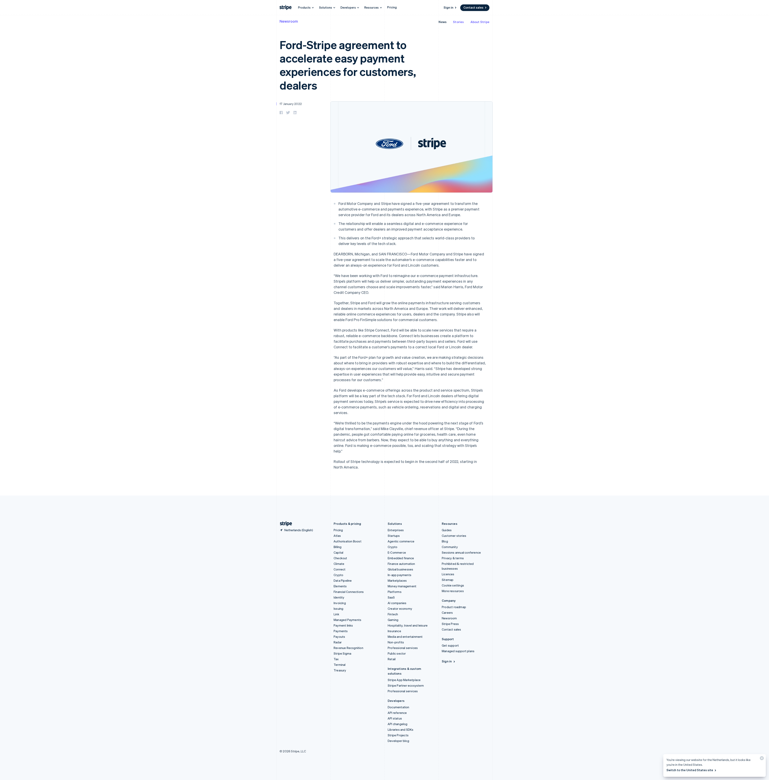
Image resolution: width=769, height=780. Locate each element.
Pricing (392, 7)
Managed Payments (347, 620)
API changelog (398, 724)
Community (450, 547)
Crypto (338, 575)
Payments (341, 631)
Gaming (393, 620)
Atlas (337, 536)
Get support (450, 645)
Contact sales (473, 7)
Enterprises (396, 530)
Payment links (343, 625)
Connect (339, 569)
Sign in (448, 7)
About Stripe (479, 22)
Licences (448, 574)
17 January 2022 (291, 104)
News (443, 22)
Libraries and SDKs (401, 730)
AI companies (397, 603)
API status (395, 718)
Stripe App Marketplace (404, 680)
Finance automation (401, 564)
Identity (339, 597)
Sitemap (447, 580)
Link (336, 614)
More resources (453, 591)
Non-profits (396, 642)
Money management (402, 586)
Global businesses (400, 569)
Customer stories (454, 536)
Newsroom (289, 21)
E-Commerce (397, 552)
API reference (397, 713)
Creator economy (400, 609)
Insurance (394, 631)
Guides (447, 530)
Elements (340, 586)
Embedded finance (401, 558)
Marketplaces (397, 580)
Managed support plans (458, 651)
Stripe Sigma (342, 653)
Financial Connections (349, 592)
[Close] (761, 759)
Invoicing (340, 603)
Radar (338, 642)
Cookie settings (453, 585)
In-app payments (399, 575)
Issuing (338, 609)
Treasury (340, 670)
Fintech (393, 614)
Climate (339, 564)
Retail (392, 659)
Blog (445, 541)
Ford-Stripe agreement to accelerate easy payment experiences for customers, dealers (348, 64)
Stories (458, 22)
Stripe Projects (398, 735)
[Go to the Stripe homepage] (284, 523)
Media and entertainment (405, 637)
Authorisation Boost (347, 541)
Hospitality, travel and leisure (408, 625)
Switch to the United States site (689, 770)
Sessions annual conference (461, 552)
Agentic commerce (401, 541)
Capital (338, 552)
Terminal (340, 665)
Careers (447, 613)
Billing (337, 547)
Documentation (398, 707)
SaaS (391, 597)
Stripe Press (450, 624)
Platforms (395, 592)
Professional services (403, 648)
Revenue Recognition (348, 648)
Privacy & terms (453, 558)
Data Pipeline (343, 580)
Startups (394, 536)
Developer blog (398, 741)
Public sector (397, 653)
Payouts (339, 637)
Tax (336, 659)
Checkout (340, 558)
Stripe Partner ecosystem (406, 685)
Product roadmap (454, 607)
